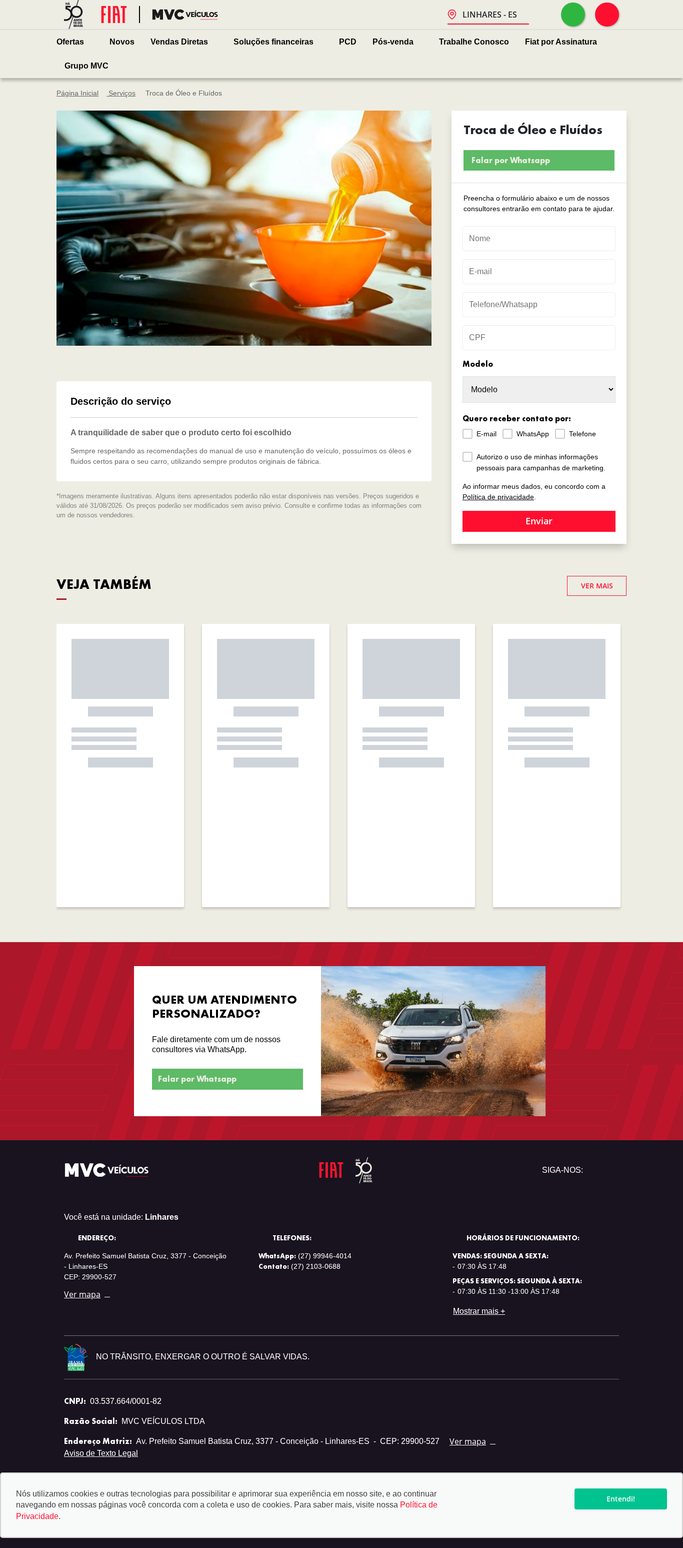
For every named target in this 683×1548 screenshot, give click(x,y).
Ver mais (597, 585)
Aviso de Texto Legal (101, 1453)
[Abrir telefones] (607, 15)
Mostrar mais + (479, 1311)
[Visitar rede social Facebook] (611, 1170)
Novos (122, 42)
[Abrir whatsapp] (573, 15)
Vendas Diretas (179, 42)
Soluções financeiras (274, 42)
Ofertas (70, 42)
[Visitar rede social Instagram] (595, 1170)
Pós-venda (393, 42)
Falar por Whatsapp (511, 160)
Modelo (477, 364)
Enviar (539, 521)
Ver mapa (82, 1294)
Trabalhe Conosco (474, 42)
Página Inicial (77, 93)
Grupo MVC (86, 66)
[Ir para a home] (185, 15)
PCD (347, 42)
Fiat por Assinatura (561, 42)
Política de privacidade (498, 497)
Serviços (121, 93)
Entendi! (620, 1498)
